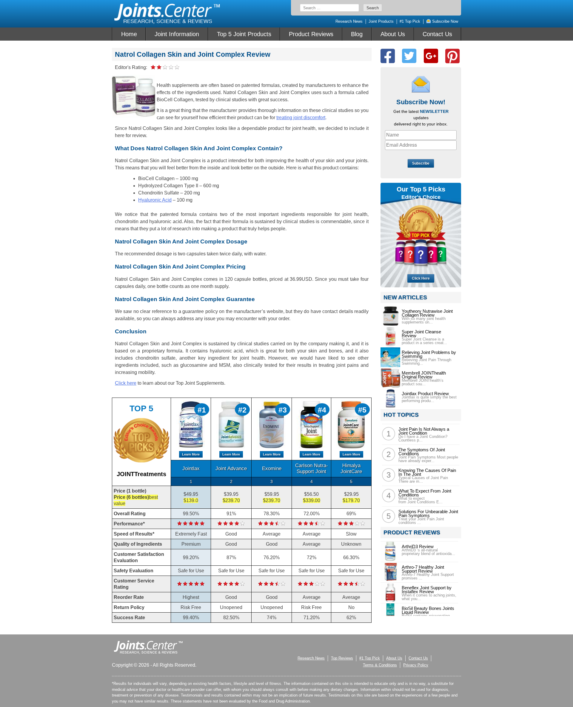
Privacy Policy (415, 665)
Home (129, 34)
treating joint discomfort (300, 117)
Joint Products (381, 21)
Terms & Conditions (380, 665)
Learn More (191, 454)
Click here (125, 383)
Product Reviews (311, 34)
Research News (349, 21)
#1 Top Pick (410, 21)
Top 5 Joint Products (244, 34)
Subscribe (420, 163)
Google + (431, 56)
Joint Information (177, 34)
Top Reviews (342, 658)
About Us (393, 34)
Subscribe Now (444, 21)
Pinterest (452, 56)
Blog (357, 34)
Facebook (388, 56)
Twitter (409, 56)
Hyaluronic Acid (155, 200)
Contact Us (437, 34)
